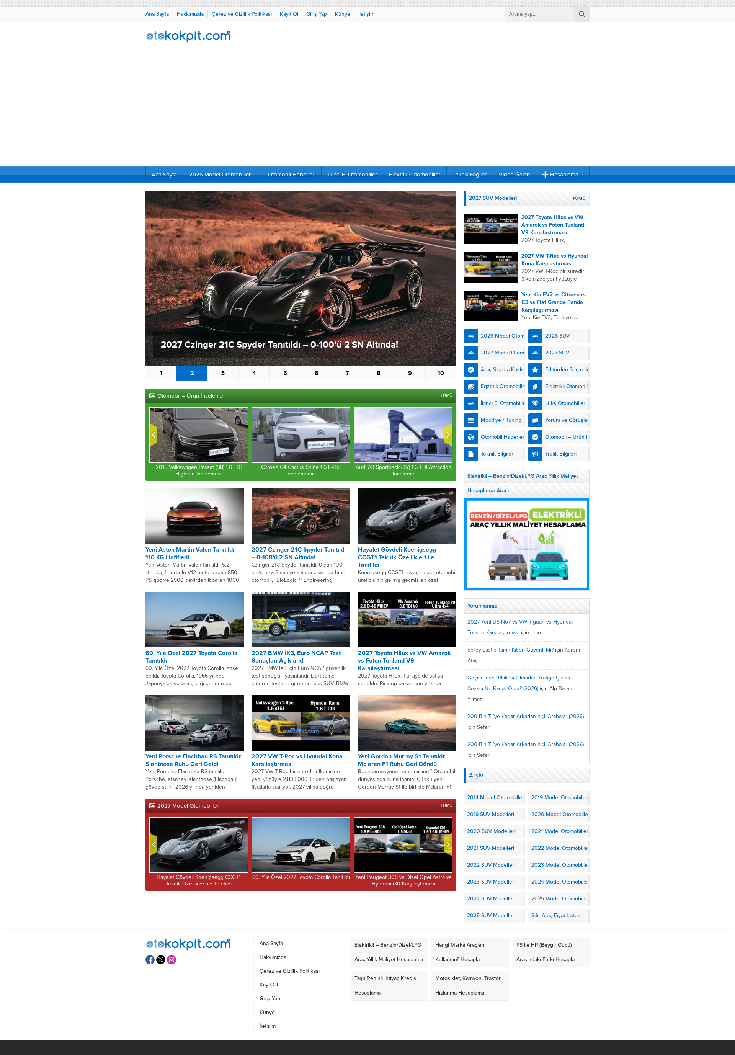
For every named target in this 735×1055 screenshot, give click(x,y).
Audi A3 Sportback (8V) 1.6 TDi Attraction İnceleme (403, 470)
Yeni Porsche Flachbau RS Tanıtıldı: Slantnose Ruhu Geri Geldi (193, 760)
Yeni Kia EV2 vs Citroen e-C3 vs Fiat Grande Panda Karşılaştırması (553, 302)
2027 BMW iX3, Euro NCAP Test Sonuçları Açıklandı (296, 657)
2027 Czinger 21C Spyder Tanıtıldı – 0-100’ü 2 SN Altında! (279, 344)
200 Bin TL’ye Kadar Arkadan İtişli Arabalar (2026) (525, 716)
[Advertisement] (367, 108)
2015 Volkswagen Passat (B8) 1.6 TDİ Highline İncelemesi (199, 470)
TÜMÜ (446, 395)
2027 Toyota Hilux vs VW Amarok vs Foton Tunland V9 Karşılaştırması (404, 660)
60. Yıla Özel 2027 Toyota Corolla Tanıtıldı (301, 877)
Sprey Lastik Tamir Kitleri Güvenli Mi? (510, 650)
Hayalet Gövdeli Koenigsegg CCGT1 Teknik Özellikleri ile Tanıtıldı (397, 557)
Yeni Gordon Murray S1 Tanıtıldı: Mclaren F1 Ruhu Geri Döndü (402, 760)
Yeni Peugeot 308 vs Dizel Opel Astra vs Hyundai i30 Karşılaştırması (403, 880)
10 (441, 373)
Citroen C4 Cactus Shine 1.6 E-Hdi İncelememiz (301, 470)
